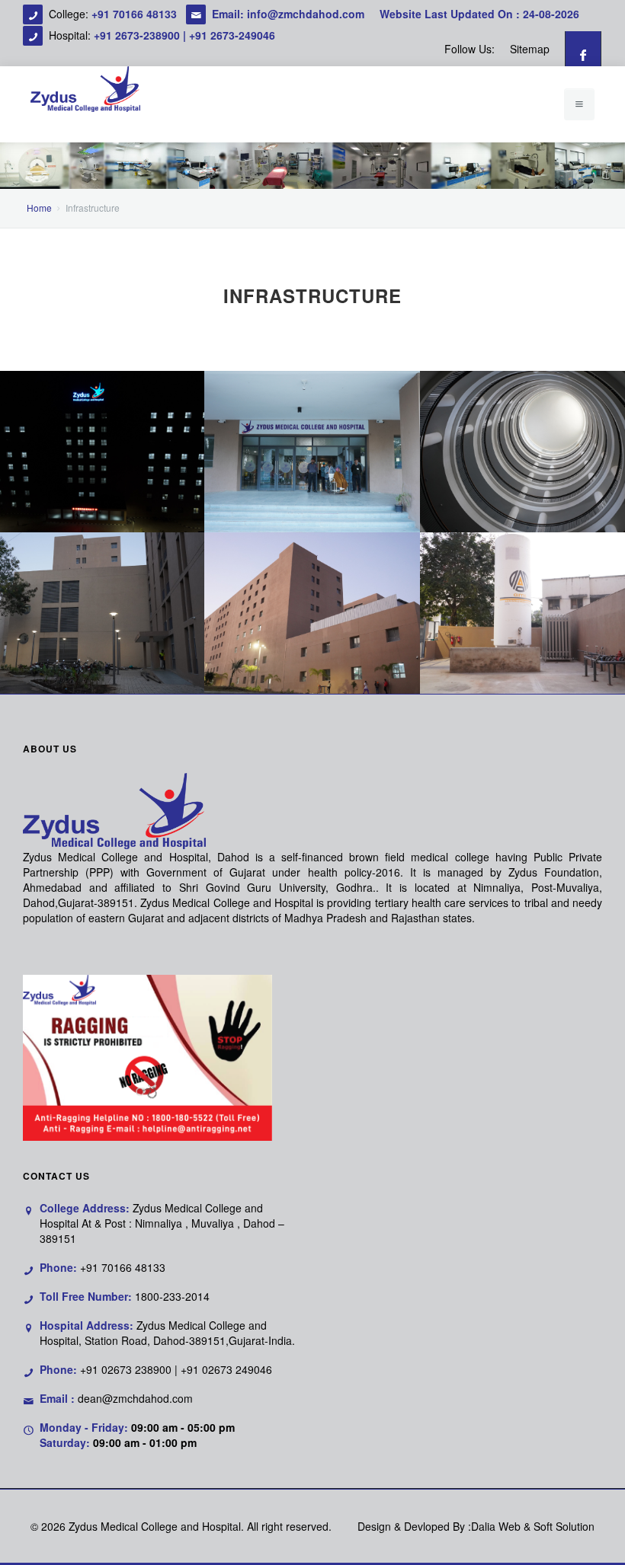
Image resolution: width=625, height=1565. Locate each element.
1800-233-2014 (172, 1296)
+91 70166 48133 (135, 13)
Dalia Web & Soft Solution (533, 1526)
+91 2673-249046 (232, 35)
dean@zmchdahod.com (135, 1398)
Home (39, 207)
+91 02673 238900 (125, 1369)
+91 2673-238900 (137, 35)
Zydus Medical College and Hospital (155, 1526)
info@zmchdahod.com (305, 13)
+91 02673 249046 (226, 1369)
